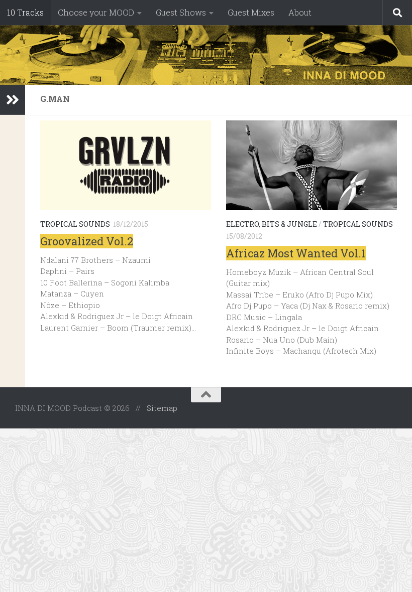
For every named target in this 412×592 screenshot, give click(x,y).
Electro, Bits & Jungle (271, 224)
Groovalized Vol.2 (86, 241)
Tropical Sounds (75, 224)
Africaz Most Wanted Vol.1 (296, 253)
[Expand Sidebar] (12, 100)
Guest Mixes (251, 12)
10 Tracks (25, 12)
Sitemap (162, 408)
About (300, 12)
